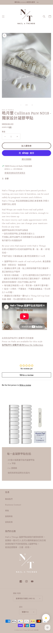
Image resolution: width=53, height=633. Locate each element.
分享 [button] (7, 178)
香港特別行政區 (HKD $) (25, 598)
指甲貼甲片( (22, 344)
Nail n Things (23, 630)
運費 (10, 127)
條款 (7, 510)
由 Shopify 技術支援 (33, 630)
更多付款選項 (26, 159)
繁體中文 (25, 612)
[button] (3, 16)
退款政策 (9, 522)
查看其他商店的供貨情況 (15, 172)
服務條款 (9, 516)
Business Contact (13, 504)
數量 (3, 131)
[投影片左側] (21, 105)
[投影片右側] (32, 105)
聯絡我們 (9, 499)
